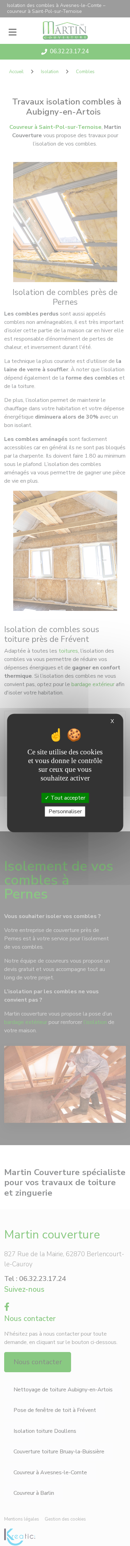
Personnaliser (65, 811)
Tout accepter (67, 798)
